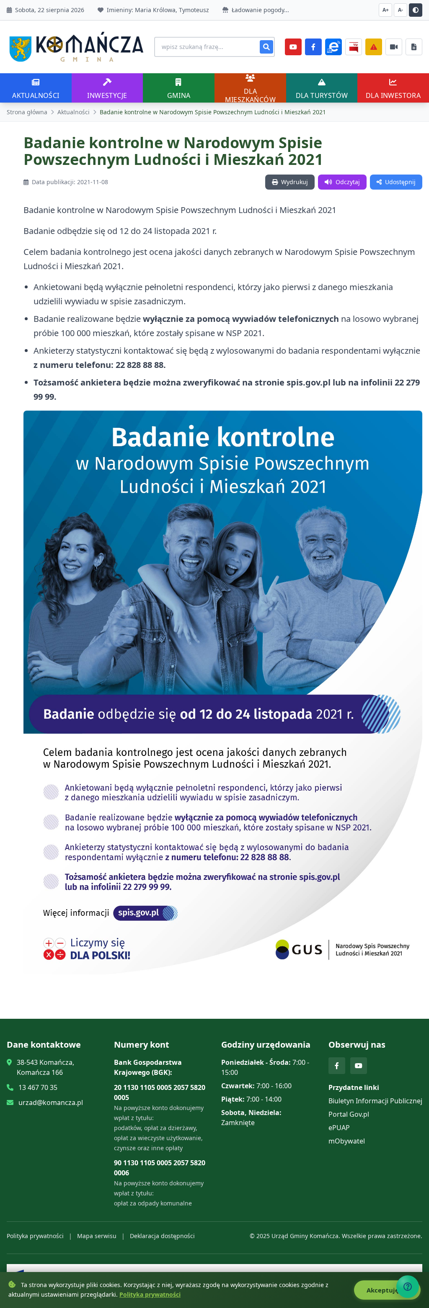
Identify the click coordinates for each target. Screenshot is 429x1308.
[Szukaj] (266, 47)
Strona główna (27, 112)
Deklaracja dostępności (162, 1236)
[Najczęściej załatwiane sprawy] (393, 47)
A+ (385, 9)
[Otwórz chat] (407, 1286)
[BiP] (353, 47)
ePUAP (339, 1127)
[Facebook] (313, 47)
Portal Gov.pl (348, 1114)
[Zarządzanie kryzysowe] (373, 47)
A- (400, 9)
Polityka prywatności (35, 1236)
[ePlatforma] (333, 47)
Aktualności (73, 112)
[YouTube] (293, 47)
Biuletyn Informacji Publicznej (375, 1100)
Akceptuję (384, 1290)
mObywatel (346, 1141)
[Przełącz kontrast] (415, 10)
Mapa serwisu (96, 1236)
